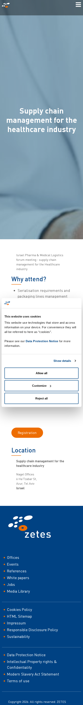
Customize (39, 385)
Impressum (16, 623)
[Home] (7, 5)
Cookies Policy (19, 609)
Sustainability (18, 636)
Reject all (41, 398)
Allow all (41, 373)
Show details (62, 360)
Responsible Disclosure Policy (32, 629)
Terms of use (18, 680)
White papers (18, 577)
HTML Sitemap (19, 616)
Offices (13, 557)
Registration (27, 432)
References (16, 571)
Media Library (18, 591)
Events (13, 564)
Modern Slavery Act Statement (33, 674)
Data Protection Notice (42, 341)
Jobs (11, 584)
